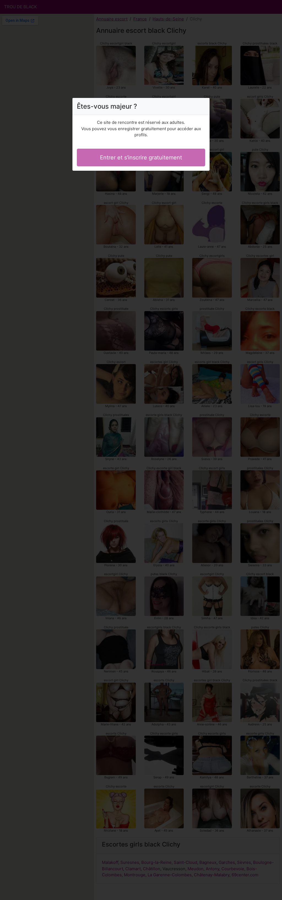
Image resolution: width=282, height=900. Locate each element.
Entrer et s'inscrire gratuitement (141, 157)
